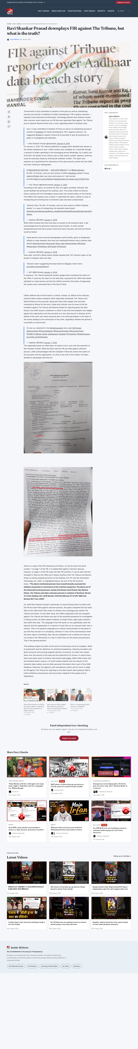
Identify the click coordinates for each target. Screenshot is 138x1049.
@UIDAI (39, 135)
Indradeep (102, 791)
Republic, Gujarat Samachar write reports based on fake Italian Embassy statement (110, 923)
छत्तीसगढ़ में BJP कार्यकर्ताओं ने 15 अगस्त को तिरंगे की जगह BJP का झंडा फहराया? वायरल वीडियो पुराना (26, 888)
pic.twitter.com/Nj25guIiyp (37, 337)
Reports (101, 11)
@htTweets (52, 247)
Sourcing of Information (49, 966)
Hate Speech (89, 11)
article (64, 147)
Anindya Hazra (59, 790)
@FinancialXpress (46, 331)
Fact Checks (43, 11)
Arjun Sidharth (14, 39)
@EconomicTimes (76, 331)
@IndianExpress (83, 334)
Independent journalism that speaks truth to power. (26, 2)
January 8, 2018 (63, 144)
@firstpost (73, 211)
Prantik (58, 833)
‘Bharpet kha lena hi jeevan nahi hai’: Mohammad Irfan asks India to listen (66, 828)
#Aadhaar (40, 132)
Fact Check (17, 24)
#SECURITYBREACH (59, 170)
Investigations (75, 11)
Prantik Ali (15, 791)
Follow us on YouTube (122, 856)
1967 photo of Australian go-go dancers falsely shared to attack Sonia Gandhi (67, 785)
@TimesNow (71, 334)
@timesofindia (63, 211)
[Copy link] (9, 126)
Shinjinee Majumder (18, 833)
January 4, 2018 (50, 220)
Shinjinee (109, 791)
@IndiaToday (83, 211)
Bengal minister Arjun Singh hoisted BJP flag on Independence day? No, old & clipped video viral (110, 888)
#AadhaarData (59, 179)
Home (9, 24)
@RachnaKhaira (77, 170)
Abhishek (65, 833)
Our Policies (32, 966)
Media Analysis (58, 11)
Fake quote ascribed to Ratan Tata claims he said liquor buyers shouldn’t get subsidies (57, 706)
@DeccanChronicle (61, 331)
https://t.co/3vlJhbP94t (43, 179)
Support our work (123, 2)
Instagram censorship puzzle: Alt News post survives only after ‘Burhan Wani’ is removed (110, 786)
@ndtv (45, 334)
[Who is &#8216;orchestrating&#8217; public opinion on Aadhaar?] (81, 695)
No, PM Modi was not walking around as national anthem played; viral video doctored (110, 830)
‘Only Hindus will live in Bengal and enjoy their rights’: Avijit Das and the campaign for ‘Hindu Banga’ (26, 786)
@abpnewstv (53, 334)
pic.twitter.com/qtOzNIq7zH (38, 267)
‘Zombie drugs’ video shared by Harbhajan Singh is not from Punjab (26, 923)
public (68, 658)
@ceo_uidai (53, 211)
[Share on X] (9, 117)
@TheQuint (61, 247)
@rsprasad (44, 211)
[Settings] (129, 11)
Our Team (65, 966)
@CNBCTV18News (34, 334)
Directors (77, 966)
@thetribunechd (33, 211)
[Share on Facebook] (9, 112)
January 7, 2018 (50, 343)
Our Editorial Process (16, 966)
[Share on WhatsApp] (9, 122)
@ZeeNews (42, 247)
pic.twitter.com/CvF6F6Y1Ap (77, 179)
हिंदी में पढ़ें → (108, 169)
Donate (111, 11)
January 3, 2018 (60, 185)
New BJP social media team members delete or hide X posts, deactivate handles (26, 828)
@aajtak (62, 334)
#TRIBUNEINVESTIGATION (37, 170)
